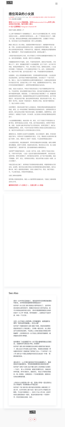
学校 (49, 17)
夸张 (10, 19)
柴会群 (12, 17)
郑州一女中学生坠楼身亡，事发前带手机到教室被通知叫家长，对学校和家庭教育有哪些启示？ (32, 302)
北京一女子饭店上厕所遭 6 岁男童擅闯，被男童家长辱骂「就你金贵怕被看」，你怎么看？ (31, 322)
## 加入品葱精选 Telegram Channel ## (22, 27)
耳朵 (39, 17)
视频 (51, 17)
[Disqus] (32, 220)
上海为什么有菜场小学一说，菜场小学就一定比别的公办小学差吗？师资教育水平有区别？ (32, 384)
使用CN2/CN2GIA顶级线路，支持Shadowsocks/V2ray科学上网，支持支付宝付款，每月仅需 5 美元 (32, 23)
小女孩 (33, 17)
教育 (42, 17)
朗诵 (37, 17)
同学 (54, 17)
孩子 (30, 17)
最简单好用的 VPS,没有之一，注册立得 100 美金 (26, 185)
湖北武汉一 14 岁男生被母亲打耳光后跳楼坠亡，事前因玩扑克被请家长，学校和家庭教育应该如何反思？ (32, 363)
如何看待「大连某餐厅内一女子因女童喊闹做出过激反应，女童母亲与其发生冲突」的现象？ (32, 343)
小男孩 (45, 17)
